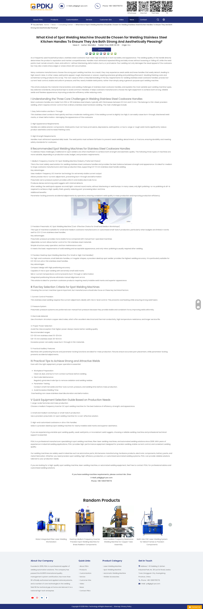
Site (128, 45)
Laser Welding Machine (112, 566)
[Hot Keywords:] (158, 20)
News (82, 587)
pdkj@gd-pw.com (80, 6)
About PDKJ (84, 566)
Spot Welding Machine (112, 570)
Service (82, 577)
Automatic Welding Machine (115, 573)
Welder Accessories (111, 577)
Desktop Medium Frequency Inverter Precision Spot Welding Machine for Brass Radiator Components (85, 542)
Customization (85, 573)
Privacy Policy (126, 606)
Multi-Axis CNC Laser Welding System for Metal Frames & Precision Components (152, 542)
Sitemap (117, 606)
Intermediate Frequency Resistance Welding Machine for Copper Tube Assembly (118, 542)
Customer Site (85, 580)
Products (83, 570)
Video (82, 584)
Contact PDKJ (85, 591)
